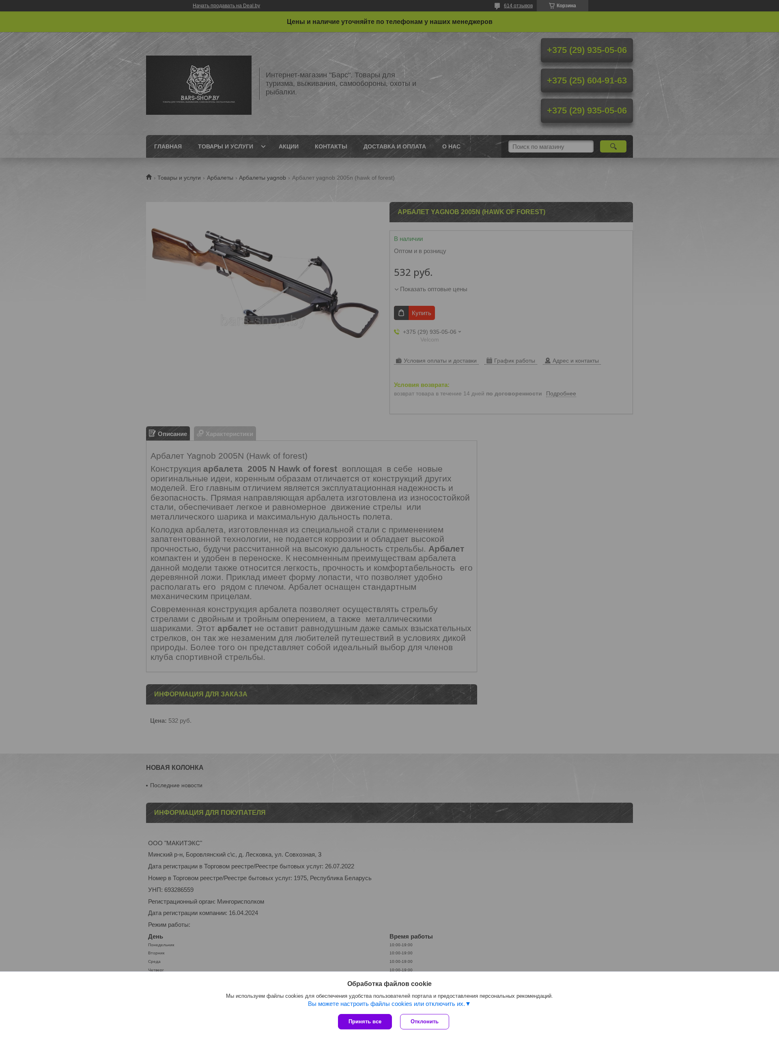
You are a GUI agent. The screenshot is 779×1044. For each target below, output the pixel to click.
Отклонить (425, 1021)
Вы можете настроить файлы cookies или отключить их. (386, 1003)
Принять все (365, 1021)
